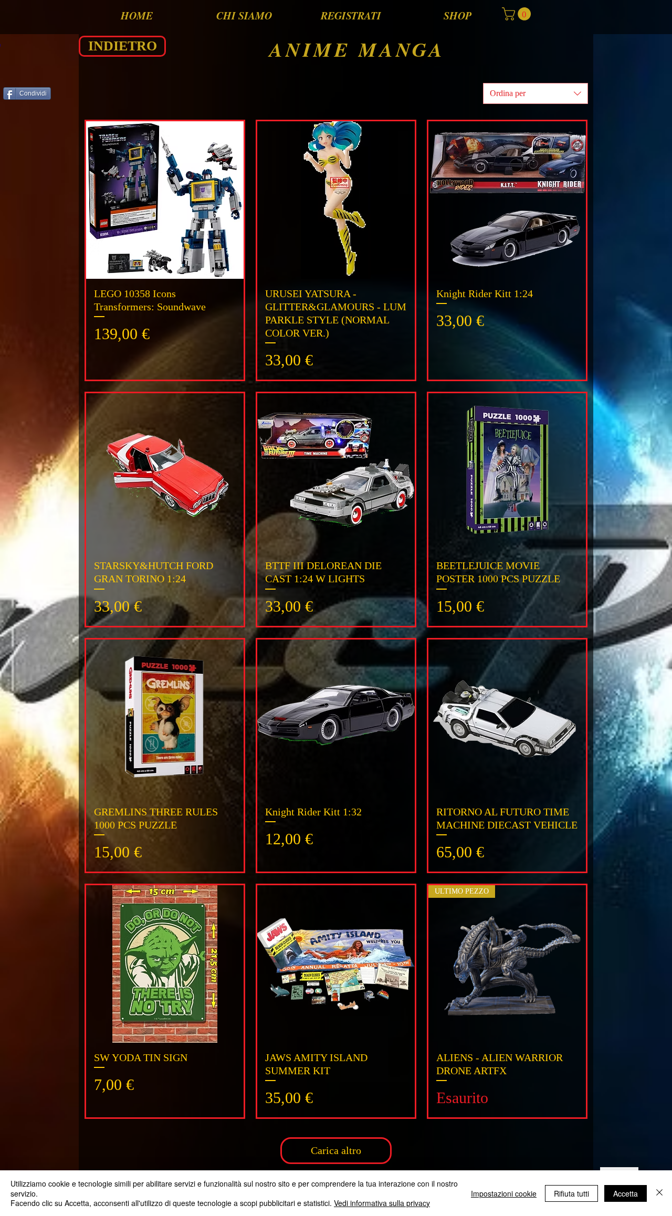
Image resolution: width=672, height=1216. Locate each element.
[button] (518, 13)
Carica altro (336, 1150)
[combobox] (535, 93)
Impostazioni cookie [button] (504, 1193)
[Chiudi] (659, 1193)
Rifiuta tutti (571, 1193)
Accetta (625, 1193)
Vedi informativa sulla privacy (382, 1203)
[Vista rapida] (165, 200)
